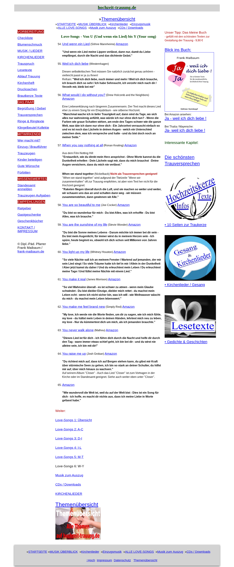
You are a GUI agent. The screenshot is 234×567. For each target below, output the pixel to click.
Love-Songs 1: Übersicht (73, 420)
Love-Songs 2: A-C (69, 429)
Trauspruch (25, 63)
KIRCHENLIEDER (68, 494)
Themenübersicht (118, 19)
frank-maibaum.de (30, 251)
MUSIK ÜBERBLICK (92, 24)
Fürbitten (23, 172)
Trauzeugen (26, 153)
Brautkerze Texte (29, 95)
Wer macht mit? (28, 140)
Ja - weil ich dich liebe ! (185, 118)
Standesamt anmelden (26, 187)
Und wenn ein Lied (76, 44)
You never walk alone (78, 330)
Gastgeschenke (29, 214)
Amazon (122, 44)
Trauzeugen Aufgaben (33, 195)
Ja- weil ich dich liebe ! (185, 130)
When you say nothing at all (82, 145)
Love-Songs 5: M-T (69, 457)
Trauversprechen (30, 115)
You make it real (74, 279)
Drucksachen (27, 89)
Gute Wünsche (28, 166)
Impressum (104, 560)
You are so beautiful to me (81, 205)
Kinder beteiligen (29, 159)
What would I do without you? (83, 95)
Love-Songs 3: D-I (68, 438)
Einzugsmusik (140, 24)
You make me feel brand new (83, 306)
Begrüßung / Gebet (31, 108)
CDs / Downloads (131, 27)
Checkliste (25, 38)
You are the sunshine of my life (84, 224)
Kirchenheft (25, 83)
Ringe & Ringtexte (30, 121)
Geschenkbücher (30, 221)
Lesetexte (24, 70)
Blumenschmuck (29, 44)
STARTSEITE (66, 24)
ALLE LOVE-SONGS (72, 27)
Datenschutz (122, 560)
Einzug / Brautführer (32, 147)
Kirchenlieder (119, 24)
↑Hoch (90, 560)
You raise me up (74, 353)
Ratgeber (24, 208)
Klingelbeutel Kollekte (33, 127)
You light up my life (76, 252)
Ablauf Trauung (28, 76)
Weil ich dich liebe (75, 63)
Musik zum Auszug (103, 27)
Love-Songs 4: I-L (68, 447)
